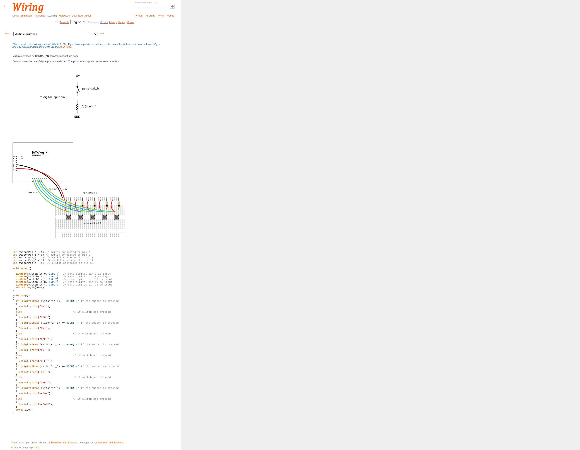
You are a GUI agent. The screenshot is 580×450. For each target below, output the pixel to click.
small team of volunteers (109, 442)
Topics (121, 22)
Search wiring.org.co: (146, 2)
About (88, 15)
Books (130, 22)
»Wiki (161, 15)
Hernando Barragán (62, 442)
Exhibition (26, 15)
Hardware (64, 15)
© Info (14, 447)
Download (77, 15)
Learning (52, 15)
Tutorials (64, 22)
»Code (170, 15)
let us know (65, 47)
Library (113, 22)
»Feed (139, 15)
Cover (15, 15)
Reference (39, 15)
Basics (104, 22)
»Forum (150, 15)
